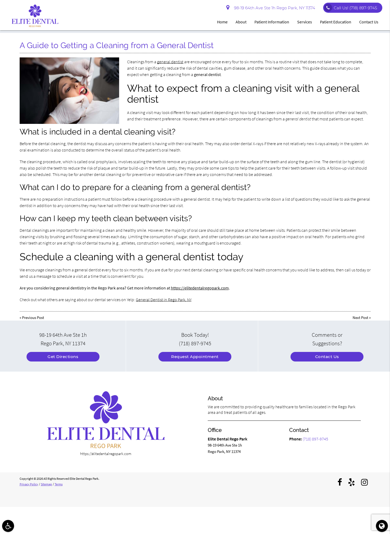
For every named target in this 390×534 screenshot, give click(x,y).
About (241, 21)
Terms (59, 484)
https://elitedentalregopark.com (200, 288)
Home (222, 21)
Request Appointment (195, 356)
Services (304, 21)
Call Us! (355, 7)
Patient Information (271, 21)
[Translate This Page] (382, 526)
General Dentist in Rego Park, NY (163, 299)
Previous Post (33, 317)
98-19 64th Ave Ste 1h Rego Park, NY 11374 (273, 7)
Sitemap (46, 484)
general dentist (170, 61)
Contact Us (368, 21)
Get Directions (62, 356)
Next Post (360, 317)
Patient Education (335, 21)
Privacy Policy (29, 484)
